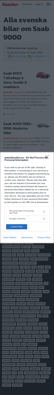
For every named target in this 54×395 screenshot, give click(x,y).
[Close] (48, 158)
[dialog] (27, 197)
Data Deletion (10, 237)
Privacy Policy (44, 237)
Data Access (27, 237)
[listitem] (27, 212)
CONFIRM (17, 227)
